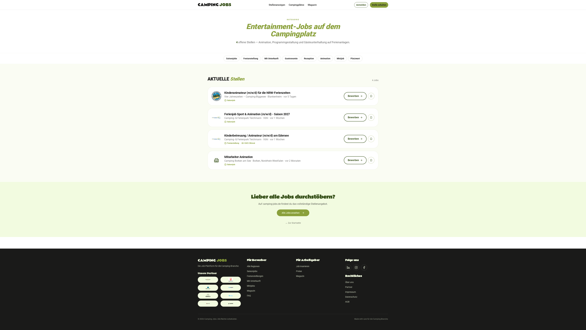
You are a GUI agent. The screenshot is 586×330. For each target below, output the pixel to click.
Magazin (312, 5)
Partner (348, 287)
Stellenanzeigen (277, 5)
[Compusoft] (208, 304)
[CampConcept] (231, 288)
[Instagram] (356, 267)
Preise (299, 271)
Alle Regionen (253, 266)
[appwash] (231, 280)
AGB (347, 302)
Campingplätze (296, 5)
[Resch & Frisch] (208, 280)
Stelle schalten (379, 5)
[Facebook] (364, 267)
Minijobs (251, 286)
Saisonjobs (252, 271)
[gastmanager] (208, 288)
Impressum (350, 292)
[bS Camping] (231, 304)
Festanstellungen (255, 276)
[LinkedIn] (348, 267)
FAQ (249, 295)
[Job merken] (371, 96)
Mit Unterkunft (254, 281)
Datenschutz (351, 297)
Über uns (349, 282)
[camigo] (231, 296)
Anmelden (361, 5)
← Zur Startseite (293, 223)
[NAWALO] (208, 296)
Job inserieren (302, 266)
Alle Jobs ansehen (291, 213)
